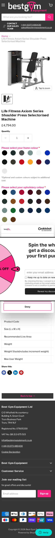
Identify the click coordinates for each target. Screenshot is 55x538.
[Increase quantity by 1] (28, 138)
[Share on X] (9, 372)
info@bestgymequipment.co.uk (17, 440)
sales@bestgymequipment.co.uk (36, 27)
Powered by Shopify (27, 532)
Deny (27, 306)
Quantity (6, 131)
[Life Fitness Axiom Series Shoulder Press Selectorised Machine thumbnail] (7, 99)
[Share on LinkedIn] (15, 372)
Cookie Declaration (11, 452)
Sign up (44, 493)
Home (5, 36)
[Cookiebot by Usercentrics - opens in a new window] (38, 229)
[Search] (49, 17)
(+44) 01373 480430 (31, 25)
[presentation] (27, 340)
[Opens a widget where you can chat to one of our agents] (43, 532)
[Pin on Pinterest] (21, 372)
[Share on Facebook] (4, 372)
